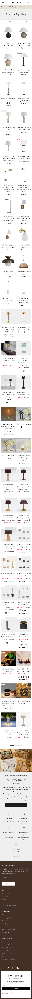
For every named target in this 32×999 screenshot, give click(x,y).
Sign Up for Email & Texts (9, 905)
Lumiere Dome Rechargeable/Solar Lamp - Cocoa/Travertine (8, 488)
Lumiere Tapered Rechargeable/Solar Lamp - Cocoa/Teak (23, 518)
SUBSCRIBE (16, 988)
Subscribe (8, 883)
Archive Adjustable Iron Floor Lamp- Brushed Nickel (8, 218)
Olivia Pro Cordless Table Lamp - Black (23, 393)
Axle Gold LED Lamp (8, 455)
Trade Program (6, 924)
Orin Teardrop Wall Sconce (23, 246)
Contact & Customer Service (10, 894)
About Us (4, 942)
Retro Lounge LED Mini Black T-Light (8, 702)
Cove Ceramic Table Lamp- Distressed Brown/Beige (8, 72)
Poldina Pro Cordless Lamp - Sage (24, 546)
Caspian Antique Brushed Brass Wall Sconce (23, 218)
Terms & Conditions (7, 951)
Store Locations (6, 945)
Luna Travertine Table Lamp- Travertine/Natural (8, 130)
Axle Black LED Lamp (24, 424)
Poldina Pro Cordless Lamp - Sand (8, 575)
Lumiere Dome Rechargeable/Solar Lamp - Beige (23, 732)
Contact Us (8, 818)
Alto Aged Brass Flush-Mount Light (8, 273)
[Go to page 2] (20, 743)
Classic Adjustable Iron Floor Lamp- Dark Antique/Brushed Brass (23, 188)
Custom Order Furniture (8, 921)
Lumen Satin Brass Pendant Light (8, 299)
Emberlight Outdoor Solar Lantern (23, 702)
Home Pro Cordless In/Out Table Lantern (8, 636)
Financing (4, 900)
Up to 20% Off (10, 6)
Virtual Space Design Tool (9, 930)
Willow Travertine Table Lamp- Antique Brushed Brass (8, 158)
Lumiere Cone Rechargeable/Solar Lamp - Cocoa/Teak (8, 547)
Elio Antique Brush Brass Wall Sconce (8, 246)
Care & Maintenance (7, 915)
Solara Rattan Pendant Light (24, 273)
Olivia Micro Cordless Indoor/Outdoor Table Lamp (8, 394)
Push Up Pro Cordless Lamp (24, 636)
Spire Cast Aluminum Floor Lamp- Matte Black (8, 101)
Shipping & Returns (7, 897)
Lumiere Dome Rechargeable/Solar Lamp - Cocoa (23, 487)
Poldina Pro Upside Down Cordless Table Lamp (8, 605)
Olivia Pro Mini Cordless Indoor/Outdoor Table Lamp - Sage (24, 361)
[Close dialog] (30, 972)
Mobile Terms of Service (8, 954)
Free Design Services (8, 918)
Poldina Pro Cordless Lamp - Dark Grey (24, 575)
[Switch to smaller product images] (29, 21)
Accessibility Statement (8, 960)
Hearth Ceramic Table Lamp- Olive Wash (24, 44)
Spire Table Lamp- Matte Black (24, 71)
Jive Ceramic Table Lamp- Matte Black (8, 44)
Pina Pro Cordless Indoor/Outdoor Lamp (24, 604)
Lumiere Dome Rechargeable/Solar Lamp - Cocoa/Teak (8, 518)
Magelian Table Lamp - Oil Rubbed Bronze (24, 157)
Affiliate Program (6, 927)
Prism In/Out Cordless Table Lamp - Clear (8, 732)
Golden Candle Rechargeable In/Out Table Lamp (8, 426)
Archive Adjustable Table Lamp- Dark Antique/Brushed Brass (8, 188)
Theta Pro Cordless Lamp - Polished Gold (24, 328)
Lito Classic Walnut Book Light (8, 670)
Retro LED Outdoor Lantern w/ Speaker (23, 670)
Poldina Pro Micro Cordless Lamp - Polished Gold (8, 329)
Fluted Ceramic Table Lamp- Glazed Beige (24, 128)
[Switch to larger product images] (26, 21)
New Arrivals (26, 6)
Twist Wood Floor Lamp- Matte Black (24, 100)
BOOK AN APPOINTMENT (16, 805)
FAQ (3, 903)
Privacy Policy (5, 957)
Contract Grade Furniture (9, 948)
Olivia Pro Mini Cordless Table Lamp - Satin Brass (8, 360)
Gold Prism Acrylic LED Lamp (24, 457)
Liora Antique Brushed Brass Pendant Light (24, 300)
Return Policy (23, 818)
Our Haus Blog (6, 933)
